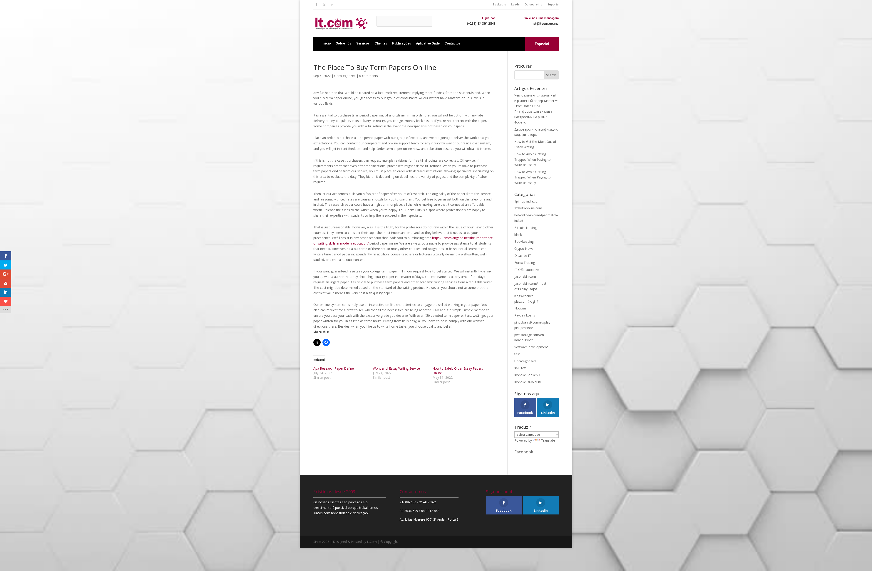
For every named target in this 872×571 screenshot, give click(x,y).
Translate (548, 440)
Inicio (326, 43)
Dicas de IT (522, 255)
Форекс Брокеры (527, 375)
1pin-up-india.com (527, 201)
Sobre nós (343, 43)
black (518, 234)
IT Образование (526, 269)
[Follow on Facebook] (316, 5)
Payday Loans (524, 315)
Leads (515, 4)
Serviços (363, 43)
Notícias (520, 308)
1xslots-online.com (528, 208)
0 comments (368, 76)
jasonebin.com (525, 276)
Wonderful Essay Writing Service (396, 368)
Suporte (553, 4)
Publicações (401, 43)
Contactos (453, 43)
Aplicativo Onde (428, 43)
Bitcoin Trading (525, 227)
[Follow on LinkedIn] (332, 5)
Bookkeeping (524, 241)
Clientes (381, 43)
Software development (531, 347)
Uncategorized (345, 76)
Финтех (520, 368)
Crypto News (523, 248)
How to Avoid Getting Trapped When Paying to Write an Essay (532, 159)
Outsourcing (533, 4)
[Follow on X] (324, 5)
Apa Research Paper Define (333, 368)
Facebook (523, 452)
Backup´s (499, 4)
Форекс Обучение (528, 382)
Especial (542, 44)
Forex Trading (524, 262)
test (517, 354)
